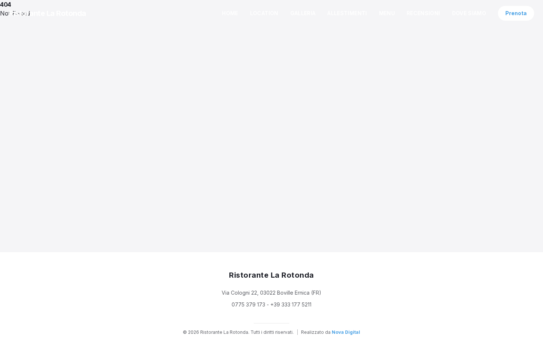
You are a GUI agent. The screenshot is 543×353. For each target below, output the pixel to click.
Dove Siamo (469, 13)
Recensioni (423, 13)
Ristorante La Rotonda (47, 13)
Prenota (516, 13)
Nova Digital (346, 332)
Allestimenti (347, 13)
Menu (387, 13)
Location (264, 13)
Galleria (303, 13)
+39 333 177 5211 (290, 304)
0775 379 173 (248, 304)
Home (230, 13)
